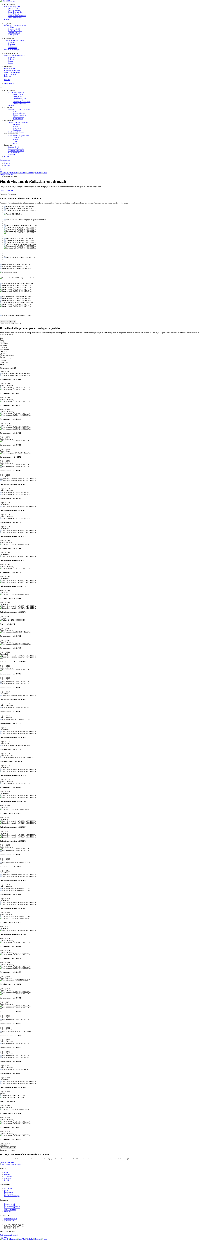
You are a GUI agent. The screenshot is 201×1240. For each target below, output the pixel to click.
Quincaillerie (8, 1178)
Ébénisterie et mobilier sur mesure (15, 25)
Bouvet (10, 63)
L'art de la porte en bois (12, 6)
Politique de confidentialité (9, 1235)
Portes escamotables (15, 18)
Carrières (7, 165)
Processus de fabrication (12, 70)
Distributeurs (12, 48)
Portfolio (7, 80)
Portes (6, 1172)
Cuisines (11, 27)
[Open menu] (1, 87)
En (1, 171)
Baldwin (11, 59)
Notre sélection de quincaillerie (14, 55)
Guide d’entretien (10, 74)
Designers (11, 44)
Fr (0, 169)
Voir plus (3, 1145)
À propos (7, 163)
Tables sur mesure (14, 33)
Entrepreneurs (13, 46)
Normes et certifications (12, 72)
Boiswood (7, 76)
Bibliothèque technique (11, 50)
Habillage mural (13, 34)
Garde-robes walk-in (15, 31)
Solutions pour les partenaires (14, 40)
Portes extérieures (14, 8)
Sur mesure (8, 1176)
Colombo (11, 57)
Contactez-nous (9, 83)
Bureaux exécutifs (14, 29)
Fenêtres (7, 19)
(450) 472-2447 (9, 1220)
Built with (3, 1237)
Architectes (12, 42)
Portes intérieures (14, 10)
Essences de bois (9, 68)
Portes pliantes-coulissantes (17, 16)
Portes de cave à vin (15, 12)
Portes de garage (13, 14)
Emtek (10, 61)
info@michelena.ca (6, 174)
